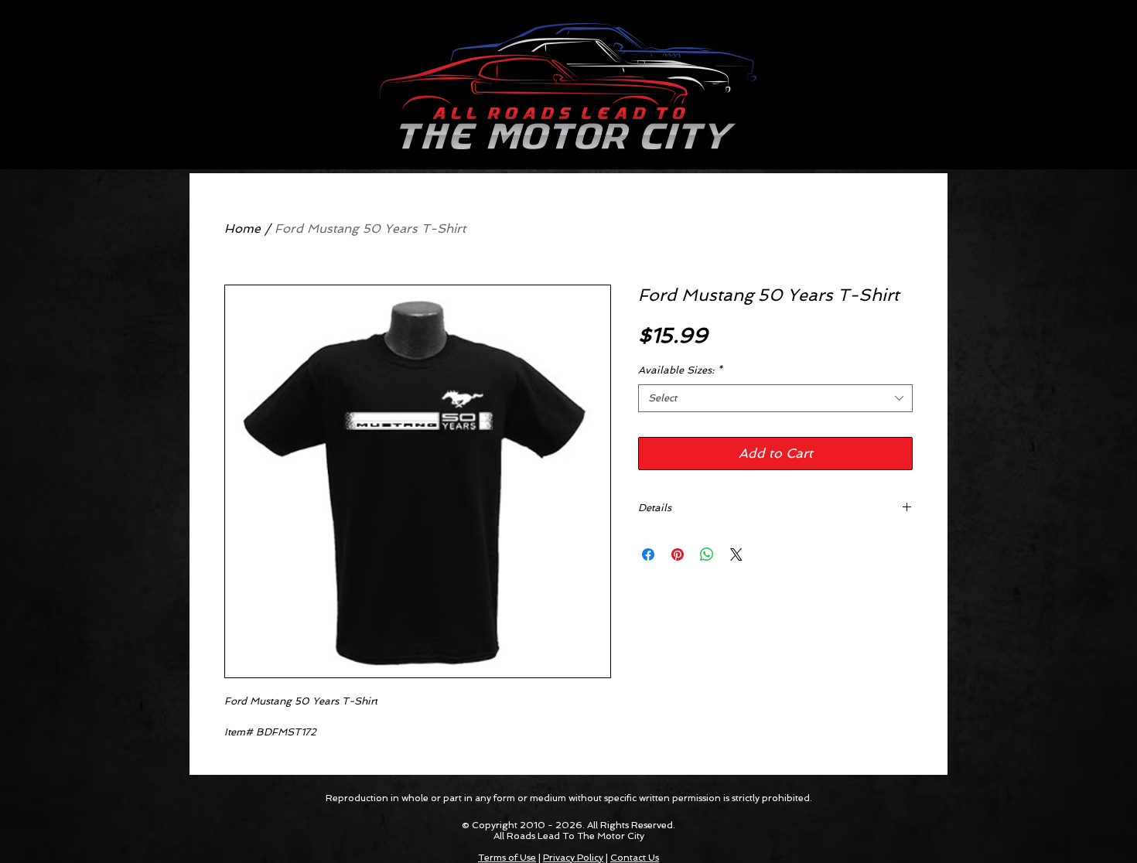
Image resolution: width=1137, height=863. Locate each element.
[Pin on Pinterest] (677, 554)
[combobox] (775, 398)
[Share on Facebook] (648, 554)
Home (242, 228)
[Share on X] (736, 554)
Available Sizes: (680, 370)
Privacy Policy (573, 857)
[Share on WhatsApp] (707, 554)
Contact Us (634, 857)
